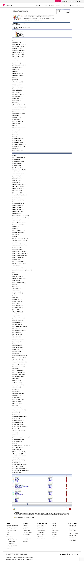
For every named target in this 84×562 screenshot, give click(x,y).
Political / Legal (16, 100)
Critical (18, 32)
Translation (15, 129)
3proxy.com (17, 475)
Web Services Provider (17, 146)
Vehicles (15, 134)
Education (15, 58)
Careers (53, 528)
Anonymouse (17, 488)
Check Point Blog (26, 530)
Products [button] (38, 5)
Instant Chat (15, 303)
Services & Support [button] (42, 523)
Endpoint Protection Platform (12, 539)
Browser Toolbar (16, 180)
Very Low (19, 36)
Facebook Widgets (17, 261)
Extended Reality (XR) (18, 249)
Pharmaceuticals (16, 351)
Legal (53, 537)
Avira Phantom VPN (19, 494)
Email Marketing (16, 242)
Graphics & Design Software (19, 278)
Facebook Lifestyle (17, 257)
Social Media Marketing (18, 393)
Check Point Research (27, 528)
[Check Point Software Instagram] (67, 554)
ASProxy (17, 478)
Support (70, 1)
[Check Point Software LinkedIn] (74, 554)
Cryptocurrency (16, 213)
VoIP (14, 136)
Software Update (16, 123)
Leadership (54, 527)
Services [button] (58, 5)
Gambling (15, 69)
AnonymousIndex (18, 487)
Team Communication (17, 420)
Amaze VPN (17, 482)
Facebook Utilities (17, 259)
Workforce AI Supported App (19, 468)
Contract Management (17, 209)
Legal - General (16, 313)
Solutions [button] (44, 5)
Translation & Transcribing (18, 430)
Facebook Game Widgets (18, 255)
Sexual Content (16, 387)
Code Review (16, 196)
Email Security (10, 537)
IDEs (14, 295)
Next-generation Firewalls (12, 527)
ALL (17, 31)
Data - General (16, 219)
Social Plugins (16, 119)
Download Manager (17, 56)
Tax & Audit (16, 418)
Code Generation (16, 192)
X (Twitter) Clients (17, 150)
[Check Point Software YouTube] (77, 554)
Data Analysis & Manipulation (19, 222)
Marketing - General (17, 320)
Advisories (39, 539)
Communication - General (18, 201)
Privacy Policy (13, 559)
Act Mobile (17, 479)
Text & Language (16, 422)
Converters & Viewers (17, 211)
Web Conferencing (17, 142)
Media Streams (16, 86)
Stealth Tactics (16, 412)
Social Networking (17, 117)
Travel (14, 131)
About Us (54, 525)
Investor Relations (55, 530)
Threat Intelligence (10, 543)
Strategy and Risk (40, 532)
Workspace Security (10, 536)
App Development (17, 167)
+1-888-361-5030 (72, 537)
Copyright (8, 559)
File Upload (15, 265)
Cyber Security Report (27, 537)
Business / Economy (17, 50)
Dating (14, 228)
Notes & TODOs (16, 341)
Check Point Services (41, 525)
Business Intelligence (17, 182)
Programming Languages (18, 364)
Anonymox (17, 489)
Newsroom (54, 532)
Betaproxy (17, 496)
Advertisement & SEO (17, 161)
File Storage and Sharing (18, 65)
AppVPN (16, 492)
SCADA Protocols (17, 109)
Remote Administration (17, 104)
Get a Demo (58, 1)
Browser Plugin (16, 48)
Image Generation (17, 301)
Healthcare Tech (16, 290)
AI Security (8, 548)
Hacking (15, 284)
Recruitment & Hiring (17, 370)
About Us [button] (78, 5)
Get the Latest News (29, 559)
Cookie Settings (21, 559)
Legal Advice (16, 316)
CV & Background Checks (18, 184)
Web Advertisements (17, 138)
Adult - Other (16, 159)
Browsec (16, 501)
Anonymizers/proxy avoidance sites (21, 486)
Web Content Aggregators (18, 144)
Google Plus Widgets (17, 73)
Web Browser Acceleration (18, 451)
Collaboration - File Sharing (18, 199)
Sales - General (16, 380)
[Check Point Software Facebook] (69, 554)
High (18, 33)
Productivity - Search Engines (19, 361)
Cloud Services (16, 190)
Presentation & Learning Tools (19, 355)
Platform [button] (51, 5)
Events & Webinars (26, 539)
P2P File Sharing (16, 96)
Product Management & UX (19, 357)
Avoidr (16, 495)
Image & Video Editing (18, 299)
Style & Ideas (16, 414)
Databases (15, 226)
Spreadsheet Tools (17, 407)
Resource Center (26, 525)
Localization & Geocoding (18, 318)
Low (18, 35)
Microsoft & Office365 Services (19, 326)
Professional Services (41, 528)
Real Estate (15, 102)
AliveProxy (17, 481)
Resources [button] (65, 5)
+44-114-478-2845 (72, 540)
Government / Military (17, 75)
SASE (8, 534)
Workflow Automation (17, 466)
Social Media (16, 391)
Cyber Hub (25, 527)
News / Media (16, 92)
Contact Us (54, 536)
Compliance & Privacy (18, 203)
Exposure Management (10, 541)
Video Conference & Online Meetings (20, 437)
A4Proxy (16, 477)
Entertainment (16, 63)
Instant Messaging (16, 81)
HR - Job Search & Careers (18, 282)
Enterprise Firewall (10, 528)
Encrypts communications (18, 244)
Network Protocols (17, 88)
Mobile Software (16, 328)
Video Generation (17, 441)
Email (14, 60)
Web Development (17, 458)
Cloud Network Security (11, 530)
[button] (77, 1)
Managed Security (40, 527)
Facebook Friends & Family (19, 253)
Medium (19, 34)
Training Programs (41, 530)
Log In (74, 1)
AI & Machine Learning (18, 157)
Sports (14, 125)
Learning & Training (17, 311)
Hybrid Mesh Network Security (12, 525)
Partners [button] (72, 5)
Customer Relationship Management (20, 215)
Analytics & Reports (17, 163)
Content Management (17, 207)
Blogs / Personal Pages (17, 46)
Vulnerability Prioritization (12, 545)
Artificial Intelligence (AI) (18, 44)
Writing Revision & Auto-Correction (20, 470)
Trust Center (54, 534)
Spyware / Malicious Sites (18, 127)
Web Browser (16, 140)
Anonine (16, 484)
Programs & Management (18, 366)
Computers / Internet (17, 54)
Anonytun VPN (18, 491)
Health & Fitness (16, 288)
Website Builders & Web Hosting (20, 464)
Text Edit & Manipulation (18, 424)
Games (14, 71)
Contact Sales (65, 1)
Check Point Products (17, 52)
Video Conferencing (17, 439)
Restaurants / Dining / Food (18, 106)
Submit (68, 12)
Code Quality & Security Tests (19, 194)
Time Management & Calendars (19, 426)
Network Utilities (16, 90)
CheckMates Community (27, 532)
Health (14, 77)
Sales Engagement (17, 382)
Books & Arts (16, 176)
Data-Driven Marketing (18, 224)
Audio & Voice (16, 171)
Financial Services (16, 67)
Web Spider (15, 148)
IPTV (14, 79)
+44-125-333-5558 (72, 530)
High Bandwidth (16, 293)
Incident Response (40, 534)
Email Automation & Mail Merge (20, 238)
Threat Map (25, 541)
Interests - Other (16, 309)
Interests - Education (17, 307)
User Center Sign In (41, 537)
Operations (15, 343)
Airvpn (16, 480)
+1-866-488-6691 (72, 526)
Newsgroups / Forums (17, 94)
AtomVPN (17, 493)
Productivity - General (17, 359)
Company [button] (54, 523)
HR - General (16, 280)
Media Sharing (16, 83)
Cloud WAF (9, 532)
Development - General (18, 230)
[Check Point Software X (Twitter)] (72, 554)
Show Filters (15, 28)
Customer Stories (26, 534)
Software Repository (17, 401)
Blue (16, 499)
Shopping (15, 115)
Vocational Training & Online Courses (21, 445)
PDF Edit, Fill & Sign (17, 347)
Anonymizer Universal (19, 485)
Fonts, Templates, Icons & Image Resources (22, 270)
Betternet (17, 498)
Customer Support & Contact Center (20, 217)
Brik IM (16, 500)
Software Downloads (17, 121)
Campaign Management (18, 186)
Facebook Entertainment (18, 251)
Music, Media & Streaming (18, 330)
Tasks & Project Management (19, 416)
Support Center (40, 536)
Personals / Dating (16, 98)
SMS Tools (15, 111)
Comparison (25, 536)
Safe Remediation (10, 547)
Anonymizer (15, 42)
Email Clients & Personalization (19, 240)
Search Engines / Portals (18, 113)
